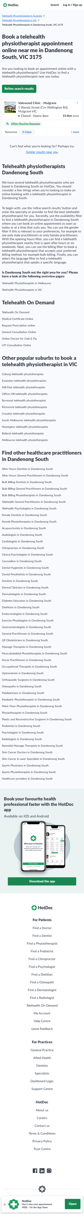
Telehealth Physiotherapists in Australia (22, 16)
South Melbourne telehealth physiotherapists (29, 420)
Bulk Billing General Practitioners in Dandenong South (34, 488)
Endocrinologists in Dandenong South (24, 614)
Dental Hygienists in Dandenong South (25, 568)
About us (42, 1110)
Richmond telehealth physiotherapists (24, 407)
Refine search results (19, 88)
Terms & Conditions (42, 1133)
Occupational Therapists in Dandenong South (29, 666)
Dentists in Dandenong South (20, 581)
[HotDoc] (10, 5)
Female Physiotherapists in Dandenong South (29, 521)
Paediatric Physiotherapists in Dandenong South (31, 699)
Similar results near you (42, 152)
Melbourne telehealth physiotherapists (25, 440)
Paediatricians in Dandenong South (23, 693)
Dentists (42, 1065)
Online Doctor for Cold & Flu (19, 338)
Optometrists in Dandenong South (23, 673)
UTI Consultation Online (16, 345)
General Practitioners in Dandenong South (27, 633)
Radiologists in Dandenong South (22, 739)
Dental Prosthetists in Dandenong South (26, 574)
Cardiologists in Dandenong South (22, 541)
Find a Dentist (42, 935)
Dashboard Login (42, 1081)
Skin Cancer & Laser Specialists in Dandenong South (33, 759)
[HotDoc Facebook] (34, 1170)
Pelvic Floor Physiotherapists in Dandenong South (32, 706)
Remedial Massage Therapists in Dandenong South (32, 746)
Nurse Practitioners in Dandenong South (26, 660)
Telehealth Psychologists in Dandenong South (29, 508)
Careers (42, 1118)
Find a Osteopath (42, 982)
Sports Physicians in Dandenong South (25, 765)
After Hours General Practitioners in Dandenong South (35, 475)
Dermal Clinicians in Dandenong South (25, 587)
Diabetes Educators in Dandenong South (26, 601)
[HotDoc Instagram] (49, 1170)
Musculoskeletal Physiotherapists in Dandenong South (34, 653)
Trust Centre (42, 1149)
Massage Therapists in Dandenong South (26, 647)
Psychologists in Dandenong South (23, 732)
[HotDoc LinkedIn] (42, 1170)
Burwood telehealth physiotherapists (24, 400)
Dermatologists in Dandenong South (24, 594)
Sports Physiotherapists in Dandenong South (29, 772)
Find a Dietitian (42, 974)
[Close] (4, 1204)
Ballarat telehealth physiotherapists (23, 433)
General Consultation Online (19, 332)
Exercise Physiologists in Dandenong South (28, 620)
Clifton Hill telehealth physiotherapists (24, 394)
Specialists (42, 1073)
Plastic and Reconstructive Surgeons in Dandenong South (37, 719)
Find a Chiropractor (42, 959)
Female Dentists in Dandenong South (24, 515)
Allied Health (42, 1058)
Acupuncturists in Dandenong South (24, 528)
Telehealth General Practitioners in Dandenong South (34, 502)
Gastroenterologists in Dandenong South (26, 627)
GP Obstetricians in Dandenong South (25, 640)
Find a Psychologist (42, 966)
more (75, 132)
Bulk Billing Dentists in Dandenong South (27, 482)
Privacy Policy (42, 1141)
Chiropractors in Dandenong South (23, 548)
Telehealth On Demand (15, 312)
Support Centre (42, 1089)
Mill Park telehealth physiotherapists (23, 387)
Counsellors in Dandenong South (22, 561)
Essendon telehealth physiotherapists (24, 381)
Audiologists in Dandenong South (22, 535)
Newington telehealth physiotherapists (25, 427)
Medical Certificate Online (17, 319)
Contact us (42, 1125)
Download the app (42, 881)
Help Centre (42, 1021)
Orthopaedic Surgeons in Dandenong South (28, 680)
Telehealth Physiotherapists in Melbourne (26, 283)
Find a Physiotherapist (42, 943)
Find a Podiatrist (42, 951)
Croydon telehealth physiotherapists (23, 413)
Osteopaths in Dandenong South (22, 686)
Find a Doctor (42, 928)
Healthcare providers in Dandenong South (27, 778)
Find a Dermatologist (42, 990)
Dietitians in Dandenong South (20, 607)
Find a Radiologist (42, 997)
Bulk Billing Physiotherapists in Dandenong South (31, 495)
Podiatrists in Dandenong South (21, 726)
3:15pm (27, 132)
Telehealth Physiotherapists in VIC (19, 20)
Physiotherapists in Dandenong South (24, 713)
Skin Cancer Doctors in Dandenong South (27, 752)
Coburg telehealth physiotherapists (23, 374)
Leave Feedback (42, 1028)
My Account (42, 1013)
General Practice (42, 1050)
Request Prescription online (18, 325)
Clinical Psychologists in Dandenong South (27, 554)
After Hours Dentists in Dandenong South (27, 469)
